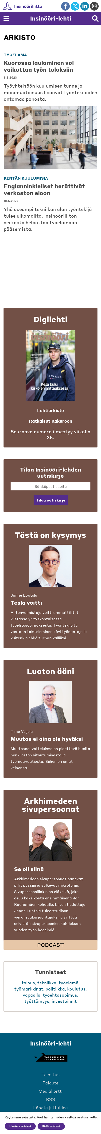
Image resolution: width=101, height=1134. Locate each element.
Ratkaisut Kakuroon (50, 421)
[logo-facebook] (65, 6)
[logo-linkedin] (84, 6)
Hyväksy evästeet (20, 1126)
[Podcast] (50, 840)
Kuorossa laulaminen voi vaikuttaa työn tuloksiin (39, 66)
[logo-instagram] (94, 6)
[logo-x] (75, 6)
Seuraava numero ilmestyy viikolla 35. (50, 434)
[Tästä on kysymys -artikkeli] (50, 566)
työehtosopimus (60, 995)
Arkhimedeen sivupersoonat (50, 805)
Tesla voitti (26, 602)
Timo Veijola (22, 731)
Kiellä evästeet (51, 1126)
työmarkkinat (28, 988)
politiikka (55, 988)
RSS (50, 1099)
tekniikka (46, 982)
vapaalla (31, 995)
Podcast (50, 944)
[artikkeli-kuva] (50, 137)
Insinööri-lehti (50, 18)
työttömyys (36, 1001)
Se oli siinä (29, 869)
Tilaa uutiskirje (50, 499)
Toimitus (50, 1074)
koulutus (76, 988)
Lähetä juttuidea (50, 1107)
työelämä (15, 54)
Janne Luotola (24, 595)
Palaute (50, 1082)
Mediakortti (51, 1091)
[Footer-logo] (50, 1057)
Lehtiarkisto (50, 410)
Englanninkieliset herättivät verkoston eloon (44, 189)
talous (28, 982)
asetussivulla (87, 1117)
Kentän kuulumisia (26, 178)
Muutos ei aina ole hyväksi (47, 738)
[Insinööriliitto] (37, 6)
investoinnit (64, 1001)
